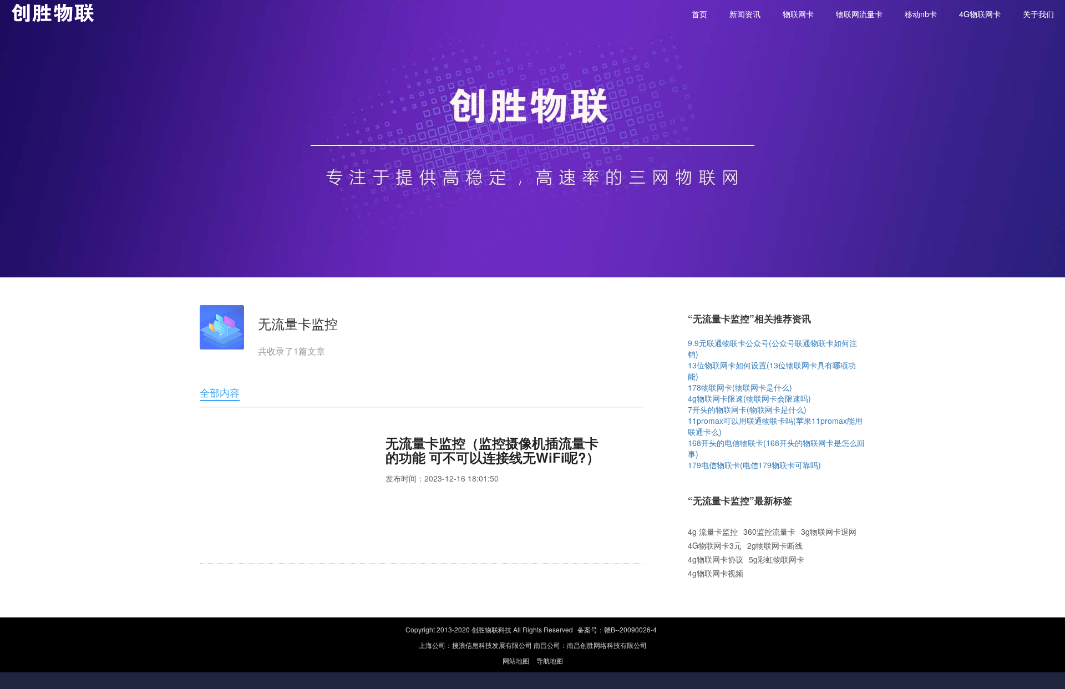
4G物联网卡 (980, 13)
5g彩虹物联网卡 (776, 559)
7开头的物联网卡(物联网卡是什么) (747, 409)
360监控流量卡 (769, 531)
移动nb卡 (921, 13)
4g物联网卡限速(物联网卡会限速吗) (749, 398)
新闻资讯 (744, 13)
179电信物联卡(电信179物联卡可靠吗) (754, 464)
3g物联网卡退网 (828, 531)
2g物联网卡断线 (775, 545)
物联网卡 (798, 13)
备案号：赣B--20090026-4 (617, 629)
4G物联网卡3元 (715, 545)
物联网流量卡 (859, 13)
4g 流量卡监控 (713, 531)
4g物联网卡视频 (715, 573)
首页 (699, 13)
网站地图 (517, 660)
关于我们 (1038, 13)
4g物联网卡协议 (715, 559)
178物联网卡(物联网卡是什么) (740, 387)
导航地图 (549, 660)
